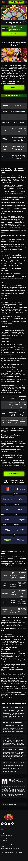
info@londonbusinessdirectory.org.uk (10, 848)
